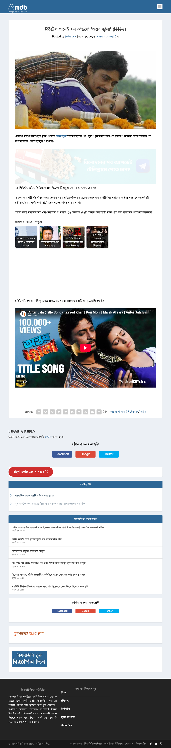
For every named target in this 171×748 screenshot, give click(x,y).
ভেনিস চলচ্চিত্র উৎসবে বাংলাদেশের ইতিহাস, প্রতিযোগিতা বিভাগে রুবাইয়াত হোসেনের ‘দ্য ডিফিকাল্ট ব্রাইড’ (58, 527)
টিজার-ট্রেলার (66, 725)
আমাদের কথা (76, 743)
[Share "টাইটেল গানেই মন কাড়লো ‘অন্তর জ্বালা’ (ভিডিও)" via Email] (92, 412)
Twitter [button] (108, 454)
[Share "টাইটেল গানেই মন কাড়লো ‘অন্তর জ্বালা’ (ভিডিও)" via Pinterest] (65, 412)
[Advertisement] (85, 275)
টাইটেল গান (132, 412)
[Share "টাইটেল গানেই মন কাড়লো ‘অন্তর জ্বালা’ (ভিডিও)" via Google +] (52, 412)
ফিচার (63, 692)
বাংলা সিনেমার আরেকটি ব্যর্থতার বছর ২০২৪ (34, 495)
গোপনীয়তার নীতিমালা (113, 743)
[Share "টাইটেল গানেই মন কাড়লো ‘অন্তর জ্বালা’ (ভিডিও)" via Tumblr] (59, 412)
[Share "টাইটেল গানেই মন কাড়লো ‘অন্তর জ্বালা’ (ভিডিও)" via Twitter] (45, 412)
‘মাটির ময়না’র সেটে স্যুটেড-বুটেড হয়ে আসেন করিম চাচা (36, 539)
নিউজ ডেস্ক (70, 36)
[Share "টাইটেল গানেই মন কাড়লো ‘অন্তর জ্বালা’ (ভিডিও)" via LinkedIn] (72, 412)
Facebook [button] (62, 454)
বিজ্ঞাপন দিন (141, 743)
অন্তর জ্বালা (61, 136)
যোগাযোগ (129, 743)
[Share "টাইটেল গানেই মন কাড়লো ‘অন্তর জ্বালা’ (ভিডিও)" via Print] (99, 412)
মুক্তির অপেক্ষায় (105, 36)
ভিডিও (142, 412)
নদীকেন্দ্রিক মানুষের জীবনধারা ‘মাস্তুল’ (28, 551)
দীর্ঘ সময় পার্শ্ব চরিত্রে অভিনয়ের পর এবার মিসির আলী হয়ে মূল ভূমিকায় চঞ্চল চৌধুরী (48, 563)
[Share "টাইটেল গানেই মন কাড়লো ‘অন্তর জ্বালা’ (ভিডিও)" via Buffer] (79, 412)
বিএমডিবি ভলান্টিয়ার (93, 743)
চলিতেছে (65, 700)
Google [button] (85, 454)
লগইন (48, 437)
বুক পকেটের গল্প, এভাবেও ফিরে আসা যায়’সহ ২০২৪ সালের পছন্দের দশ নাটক (50, 503)
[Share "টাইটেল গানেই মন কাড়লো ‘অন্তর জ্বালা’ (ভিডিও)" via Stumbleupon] (85, 412)
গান (123, 412)
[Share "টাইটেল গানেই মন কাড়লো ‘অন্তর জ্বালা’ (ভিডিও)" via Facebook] (39, 412)
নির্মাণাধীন (65, 709)
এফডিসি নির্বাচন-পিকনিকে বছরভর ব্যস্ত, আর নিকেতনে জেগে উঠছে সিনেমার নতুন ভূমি (50, 586)
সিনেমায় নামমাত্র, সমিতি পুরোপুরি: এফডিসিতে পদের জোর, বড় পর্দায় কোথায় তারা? (48, 574)
